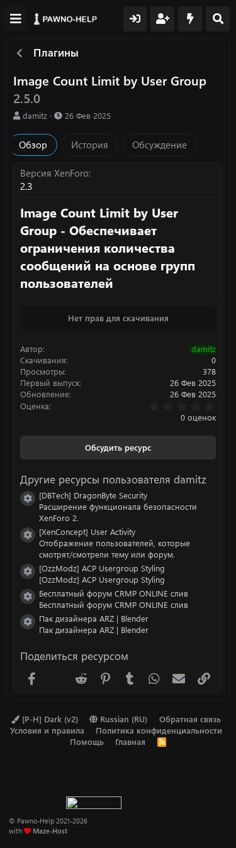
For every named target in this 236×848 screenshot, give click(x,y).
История (89, 144)
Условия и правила (47, 730)
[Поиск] (218, 18)
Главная (130, 741)
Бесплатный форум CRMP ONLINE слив (113, 593)
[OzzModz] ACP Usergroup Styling (102, 568)
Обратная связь (190, 718)
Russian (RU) (122, 718)
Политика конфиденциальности (159, 730)
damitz (35, 115)
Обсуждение (159, 144)
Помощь (87, 741)
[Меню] (16, 18)
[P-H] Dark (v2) (49, 718)
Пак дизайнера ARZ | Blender (94, 618)
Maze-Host (50, 830)
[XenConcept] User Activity (87, 531)
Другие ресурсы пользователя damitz (113, 479)
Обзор (33, 144)
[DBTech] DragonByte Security (93, 495)
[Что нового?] (190, 18)
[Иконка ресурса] (27, 498)
